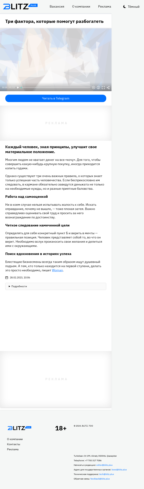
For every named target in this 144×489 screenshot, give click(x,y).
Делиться (108, 87)
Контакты (13, 444)
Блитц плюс (20, 6)
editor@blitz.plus (104, 465)
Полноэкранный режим (103, 87)
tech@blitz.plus (106, 474)
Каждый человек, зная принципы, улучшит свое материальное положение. (51, 149)
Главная (19, 428)
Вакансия (57, 6)
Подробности (19, 286)
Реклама (104, 6)
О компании (81, 6)
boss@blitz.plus (119, 469)
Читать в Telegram (55, 98)
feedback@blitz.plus (100, 478)
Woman (57, 270)
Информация (98, 87)
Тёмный (134, 7)
